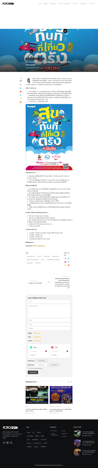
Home (40, 4)
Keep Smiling (47, 256)
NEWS (45, 4)
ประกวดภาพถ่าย (37, 443)
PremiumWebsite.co (57, 465)
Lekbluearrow (30, 67)
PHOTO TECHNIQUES (64, 4)
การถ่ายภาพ (43, 439)
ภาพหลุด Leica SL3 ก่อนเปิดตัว (35, 283)
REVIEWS (53, 4)
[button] (68, 382)
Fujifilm (37, 436)
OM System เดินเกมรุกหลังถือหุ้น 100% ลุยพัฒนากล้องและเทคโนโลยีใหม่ (88, 452)
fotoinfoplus (30, 436)
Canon (28, 432)
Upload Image (31, 360)
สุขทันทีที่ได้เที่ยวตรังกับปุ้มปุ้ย (53, 259)
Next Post (65, 276)
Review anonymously (36, 368)
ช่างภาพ (29, 443)
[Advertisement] (49, 18)
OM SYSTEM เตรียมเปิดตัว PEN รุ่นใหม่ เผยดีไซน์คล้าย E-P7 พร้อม (36, 410)
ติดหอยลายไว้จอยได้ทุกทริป (33, 259)
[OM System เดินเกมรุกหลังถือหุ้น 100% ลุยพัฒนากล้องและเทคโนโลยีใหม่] (77, 452)
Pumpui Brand (55, 256)
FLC (34, 432)
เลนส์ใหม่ (29, 446)
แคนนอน (36, 446)
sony (28, 439)
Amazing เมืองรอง (31, 256)
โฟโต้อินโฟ (37, 263)
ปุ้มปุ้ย (42, 259)
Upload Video (31, 365)
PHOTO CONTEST (57, 406)
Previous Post (34, 281)
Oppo (42, 436)
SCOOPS (75, 4)
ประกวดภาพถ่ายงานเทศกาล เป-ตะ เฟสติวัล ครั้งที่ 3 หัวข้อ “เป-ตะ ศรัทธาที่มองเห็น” (61, 410)
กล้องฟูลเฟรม (35, 439)
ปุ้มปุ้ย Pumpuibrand (38, 246)
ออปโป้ (45, 443)
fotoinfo (39, 256)
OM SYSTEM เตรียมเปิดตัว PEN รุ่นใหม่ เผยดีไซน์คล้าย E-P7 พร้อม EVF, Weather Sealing (88, 434)
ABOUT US (91, 4)
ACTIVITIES (83, 4)
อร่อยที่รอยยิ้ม (30, 263)
